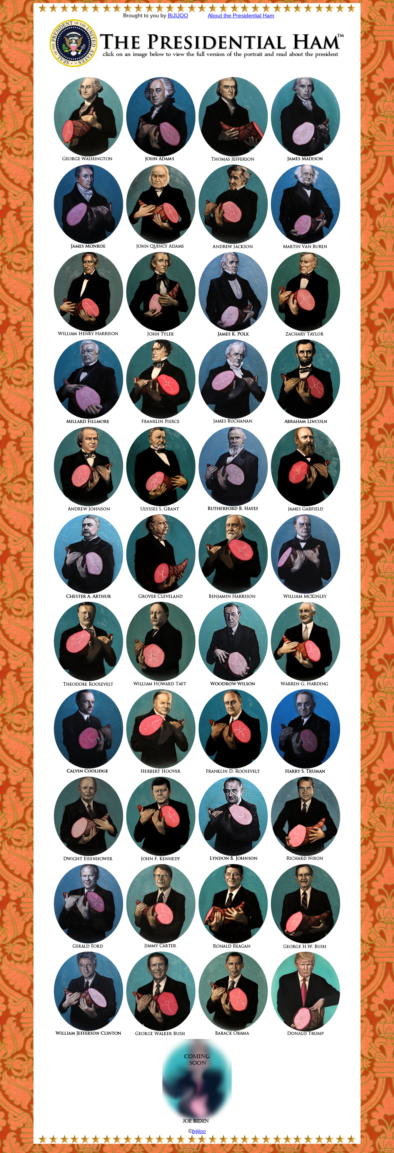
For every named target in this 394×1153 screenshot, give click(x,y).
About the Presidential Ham (241, 15)
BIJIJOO (178, 15)
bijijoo (199, 1131)
